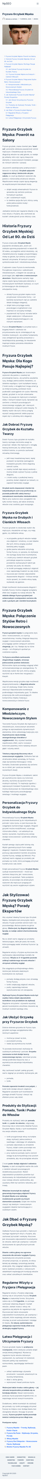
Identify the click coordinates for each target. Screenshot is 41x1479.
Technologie (12, 1463)
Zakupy (22, 1463)
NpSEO (6, 3)
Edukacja (31, 1457)
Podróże (21, 1460)
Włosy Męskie (12, 1439)
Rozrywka (30, 1460)
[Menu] (38, 4)
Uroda (36, 19)
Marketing (11, 1460)
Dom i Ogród (10, 1457)
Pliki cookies (16, 1466)
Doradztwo (21, 1457)
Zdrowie (30, 1463)
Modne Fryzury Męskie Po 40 (19, 1447)
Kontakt (26, 1466)
